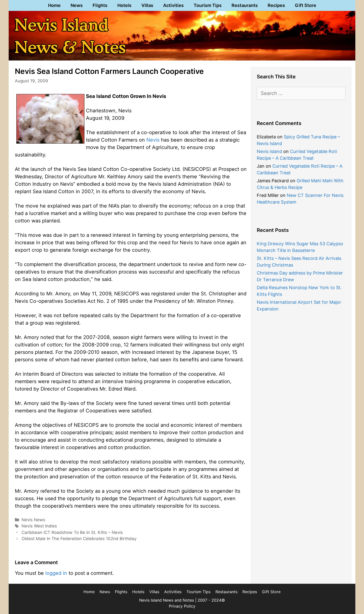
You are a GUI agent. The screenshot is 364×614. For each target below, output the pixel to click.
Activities (173, 5)
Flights (100, 5)
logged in (56, 573)
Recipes (276, 5)
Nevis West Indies (39, 525)
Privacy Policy (182, 606)
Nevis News (33, 519)
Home (54, 5)
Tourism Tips (208, 5)
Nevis (152, 140)
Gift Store (305, 5)
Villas (147, 5)
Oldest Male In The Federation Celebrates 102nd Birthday (79, 538)
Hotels (124, 5)
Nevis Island (269, 151)
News (77, 5)
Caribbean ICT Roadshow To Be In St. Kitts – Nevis (72, 532)
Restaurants (245, 5)
